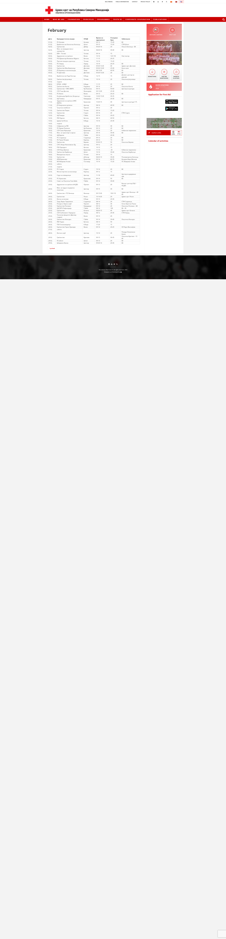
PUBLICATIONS (160, 19)
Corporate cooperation (137, 19)
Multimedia (109, 1)
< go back (52, 248)
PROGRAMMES (103, 19)
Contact (134, 1)
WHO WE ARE (59, 19)
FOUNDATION (74, 19)
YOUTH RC (117, 19)
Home (47, 19)
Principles (88, 19)
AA (121, 272)
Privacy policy (145, 1)
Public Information (122, 1)
